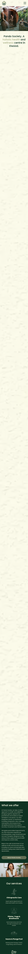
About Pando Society (14, 857)
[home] (4, 3)
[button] (24, 3)
